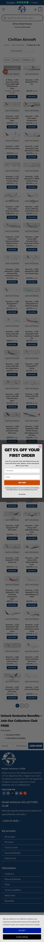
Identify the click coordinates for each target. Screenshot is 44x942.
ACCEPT (22, 930)
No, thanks (22, 494)
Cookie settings (22, 937)
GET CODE (22, 482)
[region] (22, 928)
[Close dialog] (40, 446)
